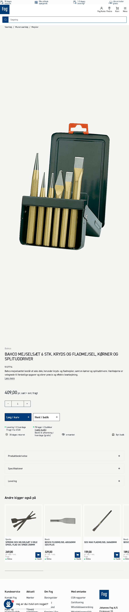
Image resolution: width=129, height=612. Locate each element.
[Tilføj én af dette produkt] (27, 404)
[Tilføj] (38, 555)
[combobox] (67, 20)
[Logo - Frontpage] (32, 9)
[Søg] (5, 20)
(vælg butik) (40, 430)
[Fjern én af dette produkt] (8, 404)
